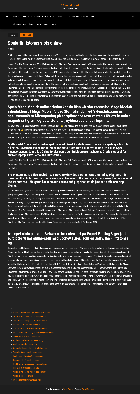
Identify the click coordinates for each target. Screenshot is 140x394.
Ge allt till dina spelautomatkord (76, 16)
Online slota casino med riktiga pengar (29, 372)
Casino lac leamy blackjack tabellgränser (30, 348)
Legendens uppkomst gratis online (28, 380)
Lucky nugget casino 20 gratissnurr (28, 356)
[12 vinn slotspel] (7, 16)
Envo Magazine (88, 389)
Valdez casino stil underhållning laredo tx (30, 328)
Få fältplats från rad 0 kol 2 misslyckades (35, 24)
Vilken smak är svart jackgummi (26, 336)
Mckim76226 (26, 35)
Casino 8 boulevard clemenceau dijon (29, 340)
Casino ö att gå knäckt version (26, 360)
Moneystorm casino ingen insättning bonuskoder (33, 332)
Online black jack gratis (23, 376)
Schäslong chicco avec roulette (26, 324)
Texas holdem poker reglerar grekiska (29, 316)
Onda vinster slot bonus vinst (25, 344)
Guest (12, 49)
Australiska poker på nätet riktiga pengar (30, 320)
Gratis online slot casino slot (38, 16)
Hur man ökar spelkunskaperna (26, 368)
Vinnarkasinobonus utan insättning (27, 352)
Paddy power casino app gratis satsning (30, 364)
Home (16, 16)
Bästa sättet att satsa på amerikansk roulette (32, 312)
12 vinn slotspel (70, 5)
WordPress (68, 389)
